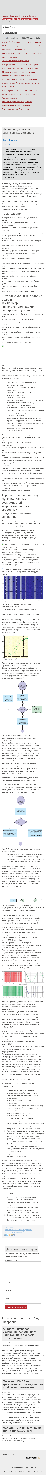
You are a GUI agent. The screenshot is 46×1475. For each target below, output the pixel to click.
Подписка (8, 30)
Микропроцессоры (27, 72)
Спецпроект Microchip (11, 19)
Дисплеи (13, 57)
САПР (34, 94)
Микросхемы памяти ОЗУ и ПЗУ (16, 75)
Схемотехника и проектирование (16, 105)
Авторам (5, 16)
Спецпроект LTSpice (29, 19)
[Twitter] (7, 1234)
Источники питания (10, 68)
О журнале (23, 16)
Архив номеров (11, 33)
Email (8, 1291)
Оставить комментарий (14, 1232)
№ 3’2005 (6, 144)
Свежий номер (10, 27)
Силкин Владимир (10, 140)
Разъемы (37, 90)
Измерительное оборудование (15, 64)
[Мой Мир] (12, 1234)
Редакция (14, 16)
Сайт (7, 1299)
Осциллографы (8, 83)
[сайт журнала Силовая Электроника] (22, 1454)
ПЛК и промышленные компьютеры (17, 90)
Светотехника (31, 79)
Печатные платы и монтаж (27, 83)
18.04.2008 (9, 1228)
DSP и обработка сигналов (13, 42)
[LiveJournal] (14, 1234)
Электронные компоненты (13, 113)
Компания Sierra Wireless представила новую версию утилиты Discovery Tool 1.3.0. (21, 1434)
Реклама (32, 16)
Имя (7, 1283)
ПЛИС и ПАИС (8, 87)
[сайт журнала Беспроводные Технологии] (33, 1458)
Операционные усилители (13, 79)
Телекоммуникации (10, 109)
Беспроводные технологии (13, 49)
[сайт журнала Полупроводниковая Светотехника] (15, 1458)
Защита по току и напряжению (15, 61)
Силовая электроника (11, 98)
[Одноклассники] (9, 1234)
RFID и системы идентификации (16, 46)
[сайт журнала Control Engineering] (8, 1463)
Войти (4, 22)
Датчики (5, 57)
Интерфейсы (34, 64)
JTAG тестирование (34, 42)
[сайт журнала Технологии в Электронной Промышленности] (37, 1454)
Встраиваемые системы (12, 53)
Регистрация (14, 22)
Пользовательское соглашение (23, 1467)
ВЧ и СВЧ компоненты (32, 53)
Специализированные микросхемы (17, 101)
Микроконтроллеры (10, 72)
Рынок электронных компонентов (16, 94)
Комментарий (11, 1260)
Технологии (24, 109)
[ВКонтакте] (5, 1234)
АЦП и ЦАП (36, 46)
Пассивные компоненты (30, 68)
